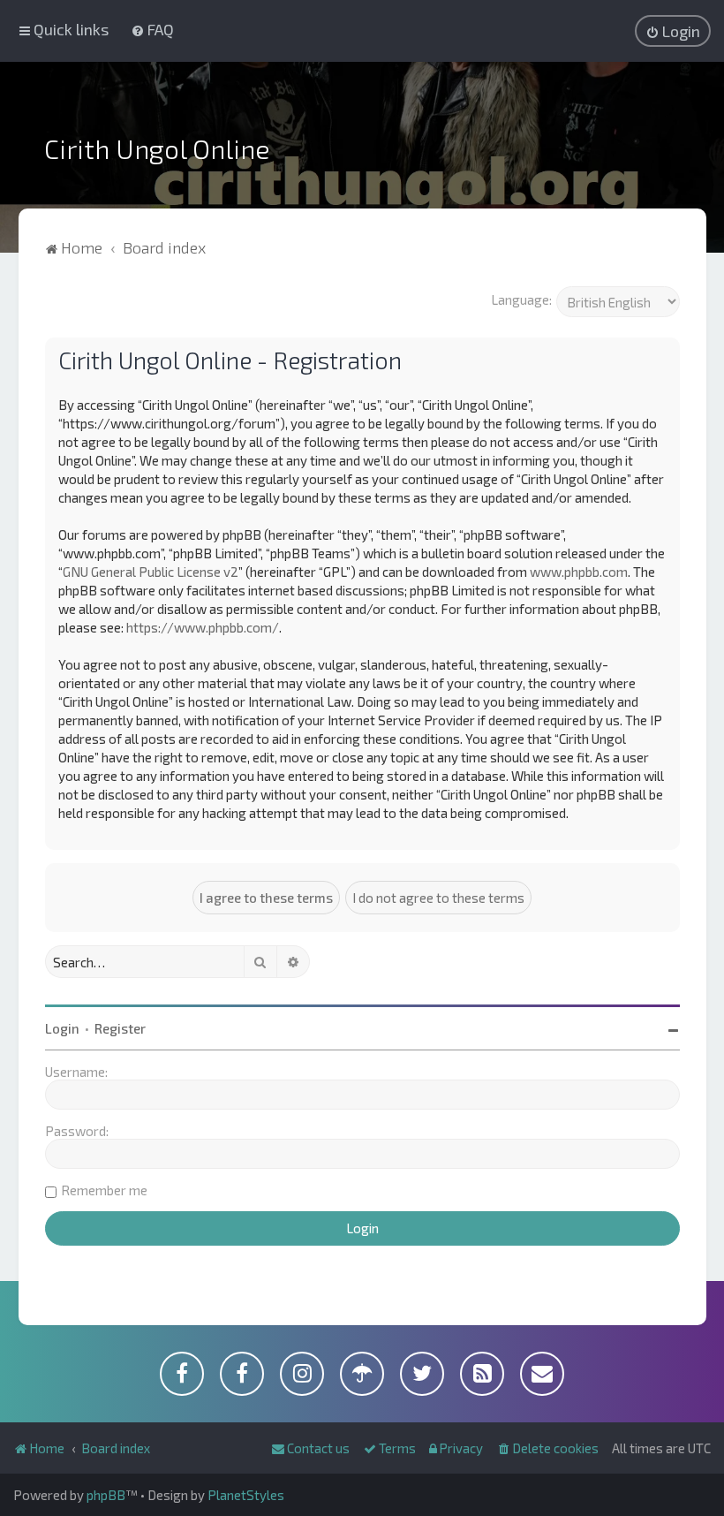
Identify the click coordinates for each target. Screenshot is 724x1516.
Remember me (104, 1190)
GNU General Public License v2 (150, 572)
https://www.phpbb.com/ (202, 627)
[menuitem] (152, 29)
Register (120, 1028)
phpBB (106, 1495)
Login (62, 1028)
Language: (521, 299)
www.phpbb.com (579, 572)
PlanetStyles (245, 1495)
